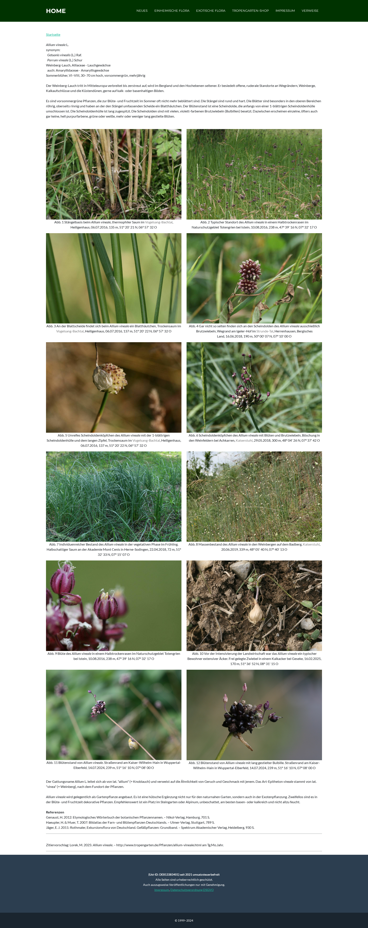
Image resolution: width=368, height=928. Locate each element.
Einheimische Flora (171, 11)
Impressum (285, 11)
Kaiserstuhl (244, 440)
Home (56, 10)
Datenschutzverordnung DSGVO (192, 890)
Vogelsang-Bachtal (158, 222)
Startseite (53, 34)
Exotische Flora (210, 11)
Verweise (310, 11)
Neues (142, 11)
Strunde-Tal (264, 331)
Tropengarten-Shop (250, 11)
